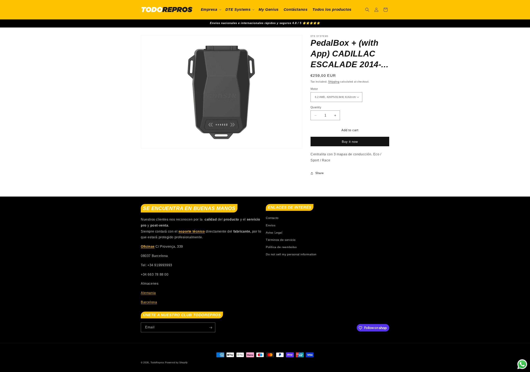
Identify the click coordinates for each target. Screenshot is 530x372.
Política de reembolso (281, 247)
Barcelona (149, 302)
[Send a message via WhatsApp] (522, 364)
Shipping (334, 81)
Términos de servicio (281, 239)
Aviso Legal (274, 232)
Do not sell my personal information (291, 254)
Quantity (316, 107)
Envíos (271, 225)
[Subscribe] (210, 327)
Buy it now (350, 141)
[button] (210, 9)
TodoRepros (157, 362)
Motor (314, 88)
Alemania (148, 293)
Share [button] (319, 173)
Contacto (272, 218)
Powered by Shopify (176, 362)
